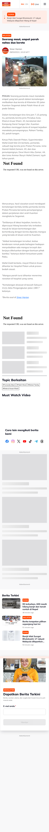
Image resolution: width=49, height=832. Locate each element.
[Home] (6, 4)
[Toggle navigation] (45, 4)
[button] (4, 15)
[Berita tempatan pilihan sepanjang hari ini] (11, 621)
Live (37, 4)
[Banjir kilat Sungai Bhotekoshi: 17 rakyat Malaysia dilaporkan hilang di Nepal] (11, 636)
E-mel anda (9, 706)
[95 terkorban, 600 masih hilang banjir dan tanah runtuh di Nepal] (11, 603)
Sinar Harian (23, 297)
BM (22, 4)
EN (26, 4)
